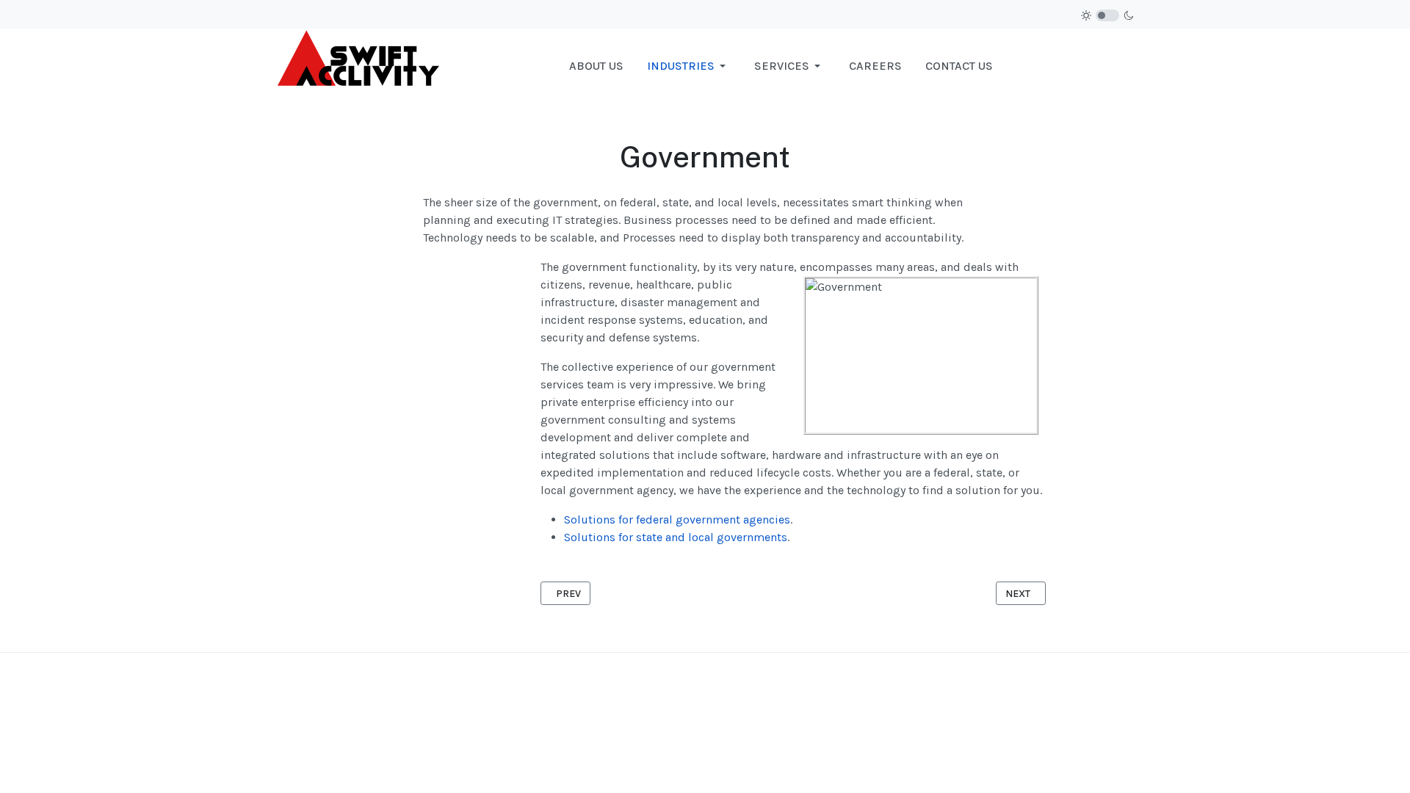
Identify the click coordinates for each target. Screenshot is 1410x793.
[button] (688, 66)
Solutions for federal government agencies (677, 519)
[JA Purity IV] (358, 65)
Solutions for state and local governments (675, 537)
